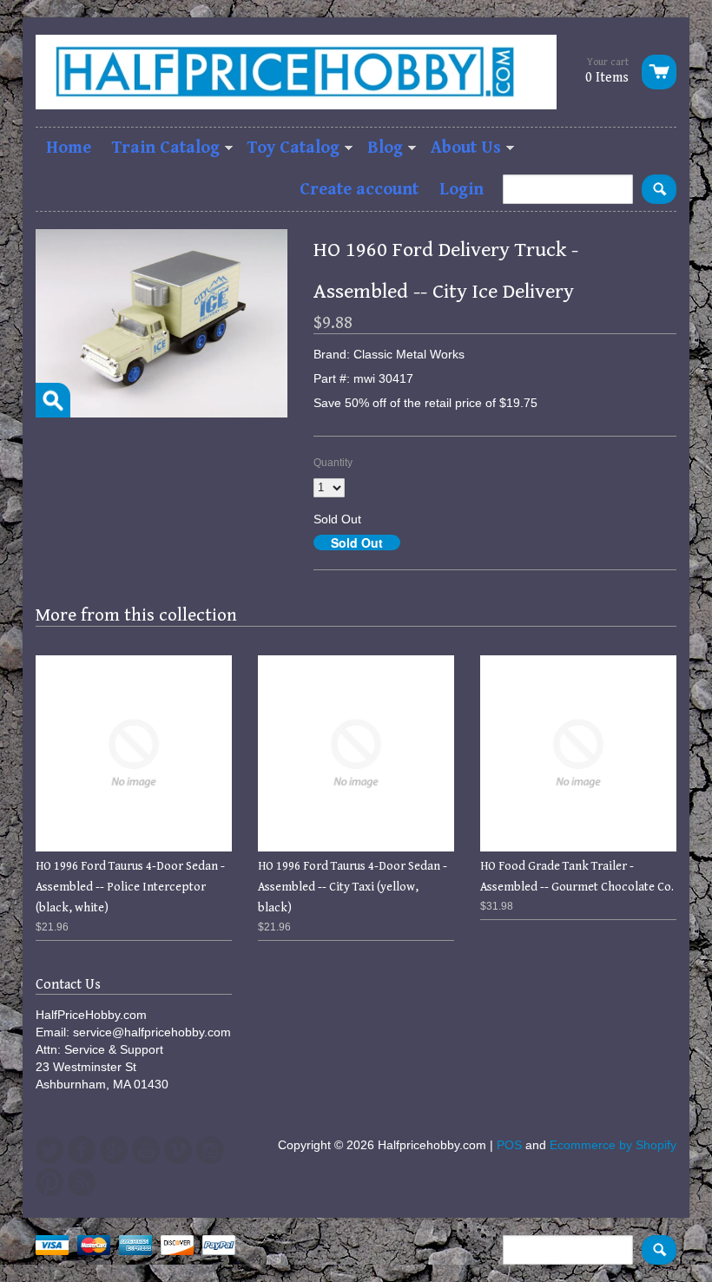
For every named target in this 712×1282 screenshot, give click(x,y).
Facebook (82, 1150)
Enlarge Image (53, 400)
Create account (359, 190)
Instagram (210, 1150)
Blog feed (82, 1182)
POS (509, 1145)
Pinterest (49, 1182)
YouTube (146, 1150)
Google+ (114, 1150)
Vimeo (178, 1150)
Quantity (333, 463)
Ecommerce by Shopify (613, 1145)
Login (461, 190)
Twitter (49, 1150)
